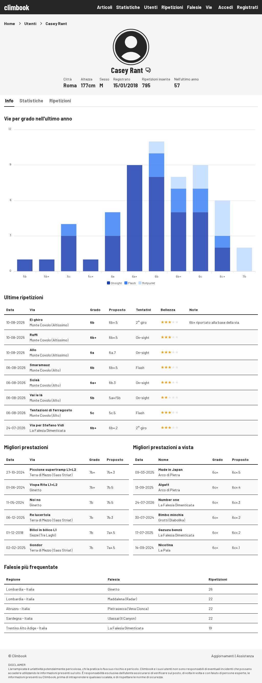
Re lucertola (40, 514)
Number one (168, 499)
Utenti (150, 7)
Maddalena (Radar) (122, 599)
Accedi (225, 7)
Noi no (35, 499)
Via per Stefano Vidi (47, 425)
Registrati (247, 7)
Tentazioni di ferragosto (51, 410)
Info (9, 100)
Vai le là (36, 395)
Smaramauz (40, 365)
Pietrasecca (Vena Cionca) (128, 608)
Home (9, 23)
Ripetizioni (172, 7)
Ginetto (35, 490)
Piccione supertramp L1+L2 (53, 469)
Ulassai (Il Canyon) (122, 618)
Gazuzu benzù (170, 530)
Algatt (163, 484)
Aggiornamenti (222, 656)
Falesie (194, 7)
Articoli (104, 7)
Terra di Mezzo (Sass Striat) (51, 475)
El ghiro (36, 319)
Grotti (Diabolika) (171, 520)
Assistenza (245, 656)
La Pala (164, 550)
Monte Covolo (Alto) (45, 370)
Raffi (34, 334)
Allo (33, 350)
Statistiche (128, 7)
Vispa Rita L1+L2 (44, 484)
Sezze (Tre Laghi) (43, 535)
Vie (209, 7)
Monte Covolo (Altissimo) (49, 325)
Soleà (34, 380)
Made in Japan (170, 469)
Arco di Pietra (169, 475)
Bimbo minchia (170, 514)
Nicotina (165, 545)
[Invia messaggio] (148, 70)
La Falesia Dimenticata (48, 430)
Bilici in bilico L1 (43, 530)
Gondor (36, 545)
